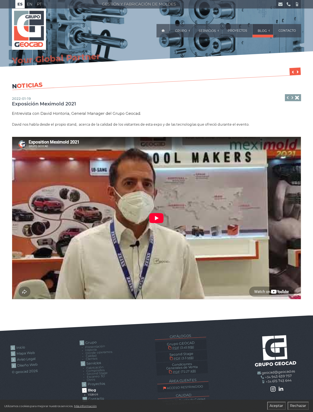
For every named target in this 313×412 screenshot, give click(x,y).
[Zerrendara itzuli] (297, 98)
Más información (85, 406)
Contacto (287, 31)
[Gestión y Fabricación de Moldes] (163, 30)
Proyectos (237, 31)
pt (39, 4)
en (29, 4)
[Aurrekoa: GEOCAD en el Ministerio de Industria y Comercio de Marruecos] (292, 98)
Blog (263, 31)
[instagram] (273, 389)
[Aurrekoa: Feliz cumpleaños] (287, 98)
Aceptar (276, 406)
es (20, 4)
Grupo (181, 31)
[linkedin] (281, 389)
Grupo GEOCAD (181, 345)
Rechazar (298, 406)
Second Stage (181, 356)
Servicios (208, 31)
